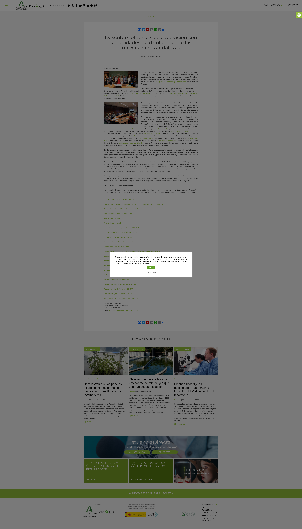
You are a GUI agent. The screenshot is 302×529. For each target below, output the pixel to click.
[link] (299, 15)
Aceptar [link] (151, 267)
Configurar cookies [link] (151, 272)
